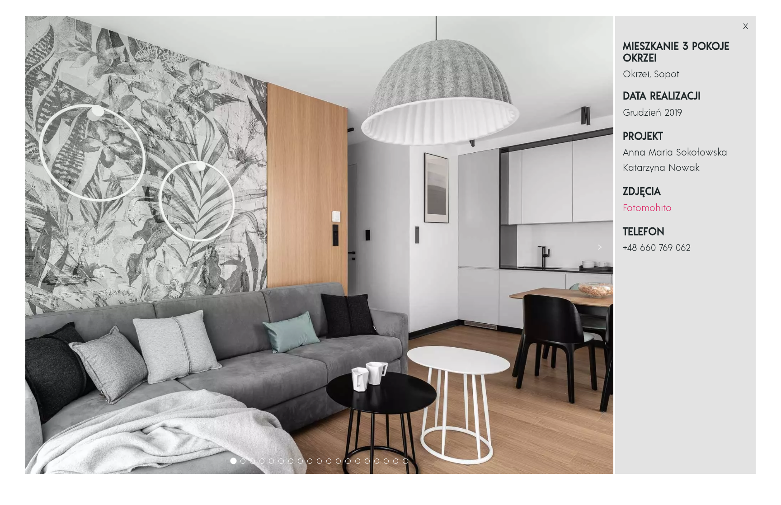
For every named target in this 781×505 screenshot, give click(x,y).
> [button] (600, 246)
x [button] (745, 26)
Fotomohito (647, 208)
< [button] (43, 246)
